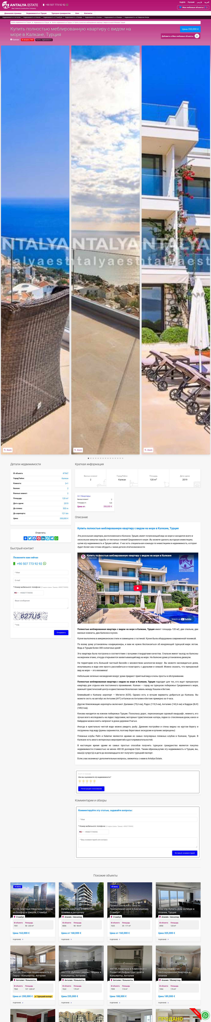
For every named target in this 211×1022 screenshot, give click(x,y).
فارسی (199, 2)
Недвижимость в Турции (36, 13)
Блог (77, 13)
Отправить (61, 632)
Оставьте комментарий (185, 853)
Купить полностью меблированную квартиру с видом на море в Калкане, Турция (99, 22)
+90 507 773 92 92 (55, 4)
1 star (80, 781)
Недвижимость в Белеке (93, 17)
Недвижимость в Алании (32, 17)
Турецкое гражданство (61, 13)
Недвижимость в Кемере (73, 17)
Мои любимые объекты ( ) (194, 7)
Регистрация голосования (91, 789)
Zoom (9, 450)
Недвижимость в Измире (113, 17)
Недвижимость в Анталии (11, 17)
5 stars (94, 781)
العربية (206, 2)
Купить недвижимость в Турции (21, 22)
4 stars (91, 781)
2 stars (83, 781)
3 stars (87, 781)
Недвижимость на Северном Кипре (136, 17)
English (182, 2)
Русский (191, 2)
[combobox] (16, 593)
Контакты (88, 13)
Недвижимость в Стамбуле (52, 17)
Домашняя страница (12, 13)
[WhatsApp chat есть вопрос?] (205, 1016)
